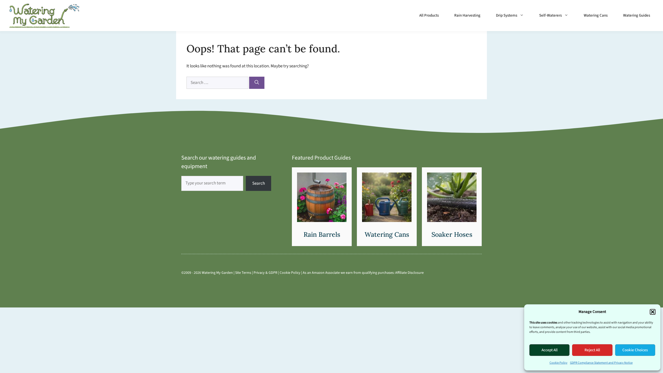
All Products (429, 15)
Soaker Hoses (451, 234)
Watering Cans (596, 15)
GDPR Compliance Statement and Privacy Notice (601, 363)
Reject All (592, 350)
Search (258, 183)
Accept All (550, 350)
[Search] (256, 83)
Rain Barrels (322, 234)
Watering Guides (636, 15)
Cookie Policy (558, 363)
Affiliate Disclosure (409, 272)
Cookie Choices (635, 350)
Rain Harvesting (467, 15)
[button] (652, 311)
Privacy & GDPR (265, 272)
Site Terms (243, 272)
